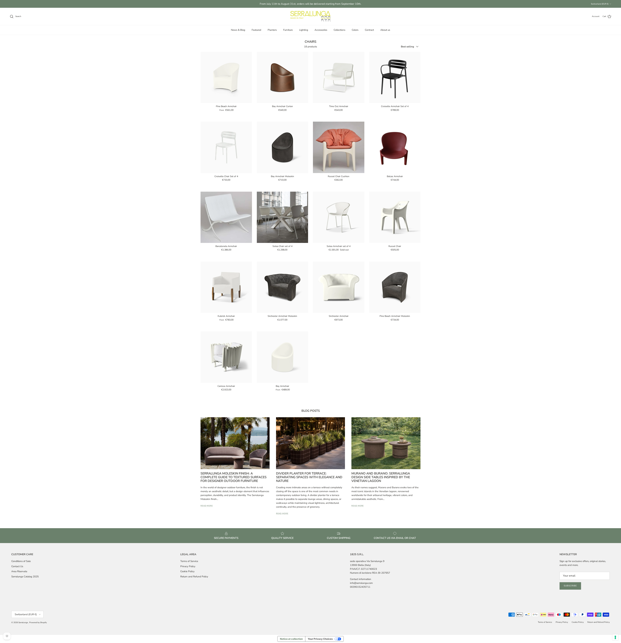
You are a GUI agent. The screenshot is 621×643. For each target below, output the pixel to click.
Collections (339, 30)
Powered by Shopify (38, 622)
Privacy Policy (187, 566)
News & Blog (238, 30)
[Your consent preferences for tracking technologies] (615, 637)
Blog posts (310, 411)
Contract (369, 30)
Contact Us (17, 566)
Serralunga (23, 622)
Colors (355, 30)
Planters (272, 30)
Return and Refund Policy (194, 576)
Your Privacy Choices (320, 638)
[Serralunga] (310, 16)
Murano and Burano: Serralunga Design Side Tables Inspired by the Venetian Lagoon (380, 477)
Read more (207, 506)
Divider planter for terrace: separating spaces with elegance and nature (309, 477)
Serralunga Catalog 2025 (25, 576)
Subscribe (570, 585)
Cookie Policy (187, 571)
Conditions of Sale (21, 561)
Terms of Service (189, 561)
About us (385, 30)
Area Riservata (19, 571)
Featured (256, 30)
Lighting (303, 30)
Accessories (321, 30)
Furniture (288, 30)
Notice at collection (291, 638)
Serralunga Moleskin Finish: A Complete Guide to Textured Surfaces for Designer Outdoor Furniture (234, 477)
